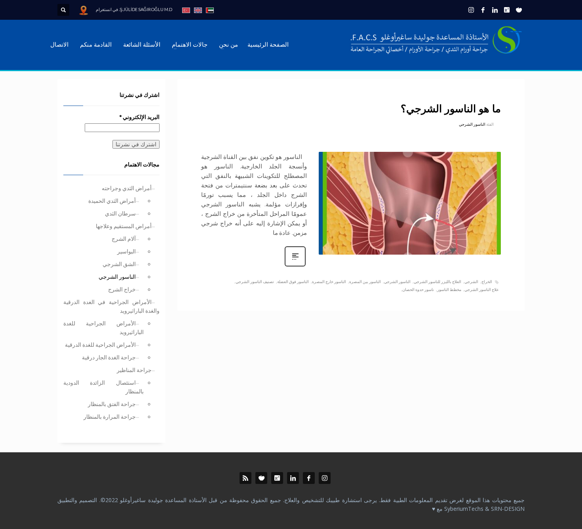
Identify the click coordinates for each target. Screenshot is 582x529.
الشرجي (471, 281)
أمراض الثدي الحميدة (112, 200)
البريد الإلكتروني (140, 116)
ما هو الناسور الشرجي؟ (451, 109)
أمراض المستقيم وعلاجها (124, 226)
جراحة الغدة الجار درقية (109, 357)
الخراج (486, 281)
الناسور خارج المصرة (329, 281)
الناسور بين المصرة (365, 281)
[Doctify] (519, 10)
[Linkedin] (495, 10)
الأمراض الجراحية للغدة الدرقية (100, 344)
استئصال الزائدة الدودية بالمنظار (103, 387)
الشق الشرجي (119, 264)
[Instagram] (471, 10)
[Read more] (295, 265)
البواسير (126, 251)
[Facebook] (483, 10)
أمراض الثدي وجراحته (127, 188)
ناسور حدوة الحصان (418, 289)
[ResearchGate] (277, 478)
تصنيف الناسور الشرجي (255, 281)
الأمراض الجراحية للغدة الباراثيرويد (103, 327)
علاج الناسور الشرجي (481, 289)
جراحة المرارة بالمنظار (110, 416)
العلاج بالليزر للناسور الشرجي (437, 281)
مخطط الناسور (449, 289)
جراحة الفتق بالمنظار (112, 404)
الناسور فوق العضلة (293, 281)
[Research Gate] (507, 10)
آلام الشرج (124, 238)
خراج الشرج (122, 289)
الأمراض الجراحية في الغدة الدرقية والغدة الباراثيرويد (111, 306)
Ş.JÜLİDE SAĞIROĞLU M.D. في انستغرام (134, 9)
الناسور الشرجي (472, 124)
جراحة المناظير (134, 370)
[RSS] (245, 478)
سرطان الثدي (120, 213)
